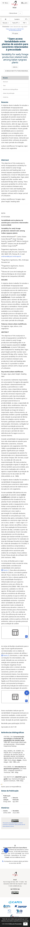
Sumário (17, 19)
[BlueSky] (11, 889)
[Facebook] (17, 889)
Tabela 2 (6, 655)
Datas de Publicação (8, 93)
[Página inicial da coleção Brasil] (15, 876)
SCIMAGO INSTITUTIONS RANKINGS (16, 71)
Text (4, 85)
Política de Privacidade (15, 924)
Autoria (15, 67)
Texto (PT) (15, 23)
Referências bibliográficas (10, 89)
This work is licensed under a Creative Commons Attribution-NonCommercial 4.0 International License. (14, 824)
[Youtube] (18, 889)
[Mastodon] (13, 889)
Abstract (5, 81)
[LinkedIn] (15, 889)
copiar (15, 33)
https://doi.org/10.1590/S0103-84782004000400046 (15, 29)
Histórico (5, 97)
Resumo (5, 23)
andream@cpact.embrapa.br (11, 256)
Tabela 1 (6, 570)
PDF (24, 23)
